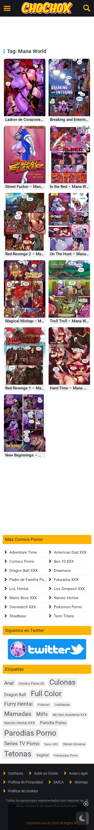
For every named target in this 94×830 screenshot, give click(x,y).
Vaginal (42, 755)
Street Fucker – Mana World (29, 186)
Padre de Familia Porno (29, 579)
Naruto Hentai (66, 598)
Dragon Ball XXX (23, 570)
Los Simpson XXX (69, 588)
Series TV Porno (21, 744)
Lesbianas (62, 705)
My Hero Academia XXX (70, 715)
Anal (9, 683)
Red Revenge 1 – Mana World (31, 388)
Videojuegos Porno (66, 755)
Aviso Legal (78, 773)
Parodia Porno (53, 723)
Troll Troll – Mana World (71, 321)
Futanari (44, 705)
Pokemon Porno (68, 607)
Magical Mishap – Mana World (32, 321)
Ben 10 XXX (64, 561)
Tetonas (17, 753)
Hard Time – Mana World (72, 388)
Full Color (46, 693)
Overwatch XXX (22, 607)
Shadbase (17, 616)
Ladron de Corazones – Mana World (36, 119)
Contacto (15, 773)
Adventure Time (23, 552)
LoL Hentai (18, 588)
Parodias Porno (30, 733)
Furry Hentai (18, 704)
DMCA (59, 782)
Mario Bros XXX (23, 598)
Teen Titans (64, 616)
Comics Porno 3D (31, 683)
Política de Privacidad (25, 782)
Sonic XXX (51, 744)
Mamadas (17, 713)
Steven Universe (74, 744)
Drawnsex (62, 570)
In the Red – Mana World (71, 186)
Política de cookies (23, 791)
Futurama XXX (66, 579)
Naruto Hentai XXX (19, 723)
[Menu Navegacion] (7, 8)
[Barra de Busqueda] (87, 8)
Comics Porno (21, 561)
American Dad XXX (70, 552)
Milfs (42, 714)
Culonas (62, 682)
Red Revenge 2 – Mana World (31, 254)
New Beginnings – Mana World (32, 455)
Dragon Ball (15, 694)
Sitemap (81, 782)
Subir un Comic (46, 773)
